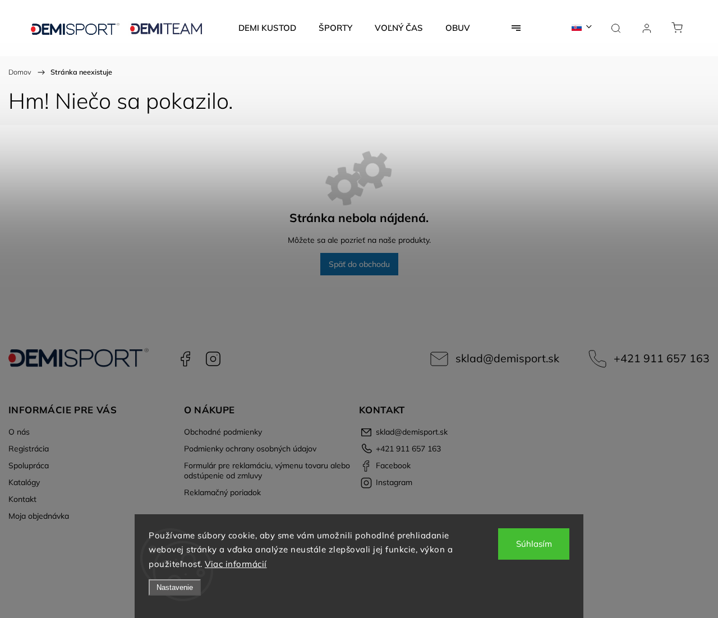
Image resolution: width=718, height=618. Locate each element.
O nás (19, 432)
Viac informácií (236, 564)
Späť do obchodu (359, 264)
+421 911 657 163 (662, 358)
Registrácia (28, 449)
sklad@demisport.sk (507, 358)
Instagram (213, 358)
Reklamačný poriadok (222, 492)
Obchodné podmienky (223, 432)
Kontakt (22, 499)
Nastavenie (175, 587)
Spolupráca (28, 465)
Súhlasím (534, 543)
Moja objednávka (38, 516)
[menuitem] (267, 28)
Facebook (185, 358)
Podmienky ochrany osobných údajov (250, 449)
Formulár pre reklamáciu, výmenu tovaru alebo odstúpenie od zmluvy (267, 470)
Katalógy (24, 482)
